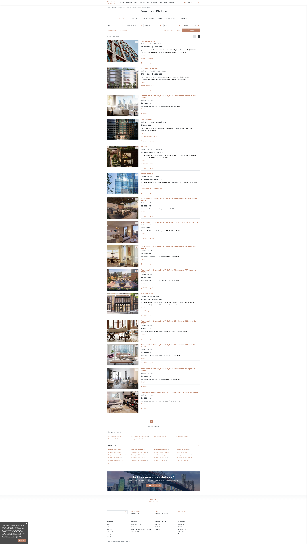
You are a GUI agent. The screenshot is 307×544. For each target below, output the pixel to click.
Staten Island (182, 529)
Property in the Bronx (114, 449)
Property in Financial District (116, 455)
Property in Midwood (182, 460)
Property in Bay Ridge (114, 452)
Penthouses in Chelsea (160, 436)
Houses (135, 18)
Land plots (184, 18)
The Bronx (181, 531)
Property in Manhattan (160, 449)
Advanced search (168, 30)
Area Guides (134, 534)
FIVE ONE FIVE (147, 174)
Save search (123, 30)
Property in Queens (182, 449)
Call (153, 63)
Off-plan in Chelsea (181, 436)
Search (192, 30)
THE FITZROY (146, 120)
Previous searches (112, 30)
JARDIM (144, 147)
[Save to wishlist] (136, 42)
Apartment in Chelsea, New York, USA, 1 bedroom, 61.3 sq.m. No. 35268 (170, 222)
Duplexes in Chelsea (113, 439)
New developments (136, 524)
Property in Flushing (159, 455)
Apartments (123, 18)
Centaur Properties (147, 164)
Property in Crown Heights (161, 452)
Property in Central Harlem (138, 452)
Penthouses (157, 526)
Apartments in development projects (141, 529)
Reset (178, 30)
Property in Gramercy (114, 457)
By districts (112, 445)
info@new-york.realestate (161, 513)
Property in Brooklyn (137, 449)
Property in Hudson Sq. (160, 457)
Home (108, 524)
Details (143, 55)
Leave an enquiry (153, 486)
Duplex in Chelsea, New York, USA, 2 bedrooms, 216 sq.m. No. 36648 (169, 393)
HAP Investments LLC (148, 85)
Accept (21, 541)
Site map (109, 536)
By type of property (114, 432)
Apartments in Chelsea (114, 436)
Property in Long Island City (116, 460)
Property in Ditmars (181, 452)
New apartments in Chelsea (138, 439)
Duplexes (157, 529)
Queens (180, 526)
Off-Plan (133, 526)
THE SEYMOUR (147, 294)
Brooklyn (180, 534)
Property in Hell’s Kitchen (138, 457)
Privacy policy (111, 534)
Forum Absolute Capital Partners (151, 188)
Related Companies (147, 58)
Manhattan (181, 524)
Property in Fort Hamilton (183, 455)
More (110, 464)
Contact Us (110, 531)
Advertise (109, 529)
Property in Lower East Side (138, 460)
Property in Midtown (159, 460)
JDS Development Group (149, 136)
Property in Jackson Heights (184, 457)
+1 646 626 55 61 (135, 513)
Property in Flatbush (136, 455)
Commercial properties (166, 18)
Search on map (135, 531)
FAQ (108, 526)
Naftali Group (145, 311)
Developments (148, 18)
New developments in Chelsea (139, 436)
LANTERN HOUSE (148, 41)
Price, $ (166, 25)
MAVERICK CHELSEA (149, 68)
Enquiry (145, 63)
